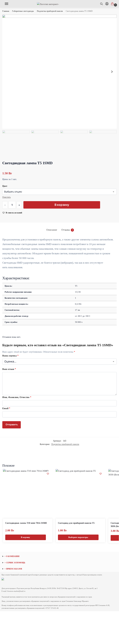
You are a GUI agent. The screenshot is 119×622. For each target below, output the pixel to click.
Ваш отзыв (9, 369)
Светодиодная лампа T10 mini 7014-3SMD (26, 523)
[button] (113, 4)
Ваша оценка (10, 355)
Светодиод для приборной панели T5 (76, 523)
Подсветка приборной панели (50, 11)
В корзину (62, 205)
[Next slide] (112, 71)
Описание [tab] (51, 229)
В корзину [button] (25, 537)
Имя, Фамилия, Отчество (16, 397)
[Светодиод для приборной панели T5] (80, 493)
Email (6, 408)
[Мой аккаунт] (107, 4)
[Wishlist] (48, 473)
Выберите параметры (78, 537)
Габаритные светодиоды (23, 11)
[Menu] (7, 3)
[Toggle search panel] (103, 4)
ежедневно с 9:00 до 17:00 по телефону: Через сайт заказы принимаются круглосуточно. (23, 569)
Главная (5, 11)
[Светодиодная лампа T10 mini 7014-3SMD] (28, 493)
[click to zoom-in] (59, 72)
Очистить (6, 197)
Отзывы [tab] (67, 229)
